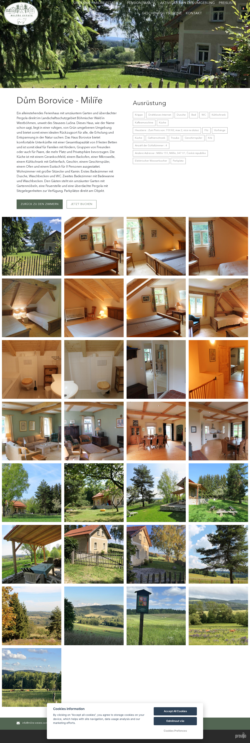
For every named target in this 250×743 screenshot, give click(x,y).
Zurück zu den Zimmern (40, 204)
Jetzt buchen (81, 204)
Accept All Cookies (175, 711)
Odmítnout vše (175, 720)
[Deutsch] (243, 8)
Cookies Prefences (175, 730)
